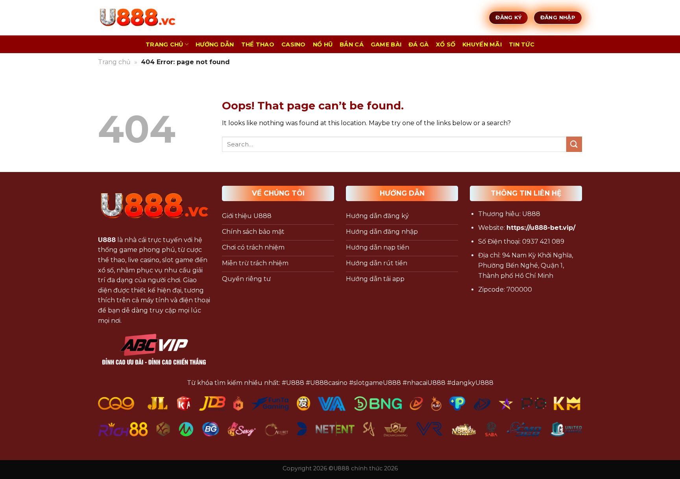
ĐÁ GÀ (418, 44)
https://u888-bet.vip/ (540, 227)
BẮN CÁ (352, 44)
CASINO (293, 44)
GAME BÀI (386, 44)
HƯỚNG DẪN (215, 44)
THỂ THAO (257, 44)
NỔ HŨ (323, 44)
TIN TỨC (521, 44)
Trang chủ (114, 62)
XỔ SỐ (445, 44)
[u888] (137, 17)
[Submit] (574, 144)
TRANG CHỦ (164, 44)
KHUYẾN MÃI (482, 44)
